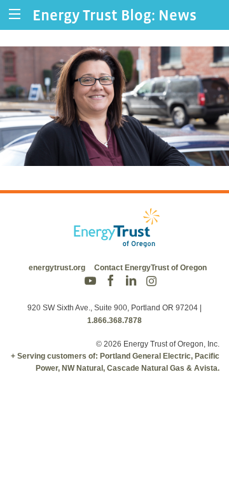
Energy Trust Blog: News (114, 15)
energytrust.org (57, 267)
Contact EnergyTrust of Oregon (150, 267)
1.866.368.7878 (114, 320)
